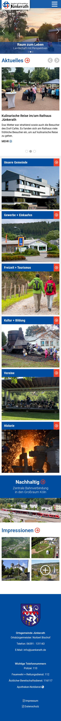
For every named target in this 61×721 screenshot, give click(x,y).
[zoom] (16, 547)
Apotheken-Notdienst (29, 686)
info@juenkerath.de (35, 649)
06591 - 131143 (36, 643)
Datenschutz (32, 706)
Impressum (31, 700)
